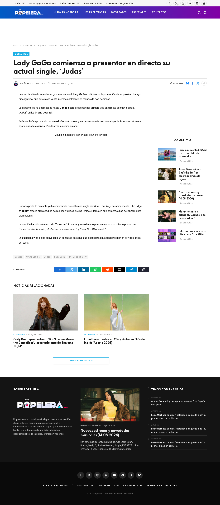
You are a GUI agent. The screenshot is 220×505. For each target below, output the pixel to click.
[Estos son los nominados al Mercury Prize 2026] (167, 235)
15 (72, 83)
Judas (47, 257)
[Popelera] (29, 12)
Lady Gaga (59, 257)
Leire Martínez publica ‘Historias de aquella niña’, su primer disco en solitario (178, 417)
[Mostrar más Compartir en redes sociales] (204, 83)
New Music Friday (89, 426)
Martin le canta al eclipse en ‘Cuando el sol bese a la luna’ (192, 215)
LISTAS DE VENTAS (94, 12)
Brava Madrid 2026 (92, 3)
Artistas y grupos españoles (42, 3)
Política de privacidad (128, 485)
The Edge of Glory (78, 257)
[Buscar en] (205, 12)
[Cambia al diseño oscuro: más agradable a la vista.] (199, 12)
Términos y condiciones (162, 485)
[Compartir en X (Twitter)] (197, 83)
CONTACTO (159, 12)
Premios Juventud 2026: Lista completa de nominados (193, 153)
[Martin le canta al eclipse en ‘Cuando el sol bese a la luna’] (167, 216)
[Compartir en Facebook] (192, 83)
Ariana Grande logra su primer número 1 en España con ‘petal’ (178, 403)
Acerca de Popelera (55, 485)
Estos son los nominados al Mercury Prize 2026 (192, 233)
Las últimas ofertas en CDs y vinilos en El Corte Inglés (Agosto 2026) (114, 341)
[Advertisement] (110, 31)
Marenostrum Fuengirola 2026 (119, 3)
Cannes (18, 257)
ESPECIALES (139, 12)
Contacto (103, 485)
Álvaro (26, 83)
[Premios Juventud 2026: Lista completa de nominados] (167, 154)
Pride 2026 (20, 3)
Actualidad (21, 54)
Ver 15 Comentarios (81, 360)
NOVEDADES (119, 12)
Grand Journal (33, 257)
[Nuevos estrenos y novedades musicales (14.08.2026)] (167, 196)
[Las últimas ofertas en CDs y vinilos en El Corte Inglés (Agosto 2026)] (116, 312)
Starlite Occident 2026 (70, 3)
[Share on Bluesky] (187, 83)
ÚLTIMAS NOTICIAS (66, 12)
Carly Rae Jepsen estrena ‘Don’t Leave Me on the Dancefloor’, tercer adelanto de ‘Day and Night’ (43, 343)
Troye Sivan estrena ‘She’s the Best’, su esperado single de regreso (190, 174)
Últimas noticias (82, 485)
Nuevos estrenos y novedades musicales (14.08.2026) (191, 195)
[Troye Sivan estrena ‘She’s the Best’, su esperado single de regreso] (167, 174)
